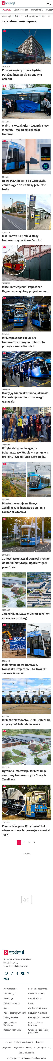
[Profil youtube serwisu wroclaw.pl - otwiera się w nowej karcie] (22, 973)
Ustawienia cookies (26, 1053)
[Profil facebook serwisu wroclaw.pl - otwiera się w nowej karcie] (17, 973)
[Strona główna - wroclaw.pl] (8, 3)
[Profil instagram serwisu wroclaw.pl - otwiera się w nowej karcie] (6, 973)
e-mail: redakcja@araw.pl (16, 966)
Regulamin (7, 1048)
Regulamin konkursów (22, 1048)
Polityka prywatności (42, 1048)
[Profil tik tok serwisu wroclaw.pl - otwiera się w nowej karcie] (11, 973)
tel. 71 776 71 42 (11, 963)
